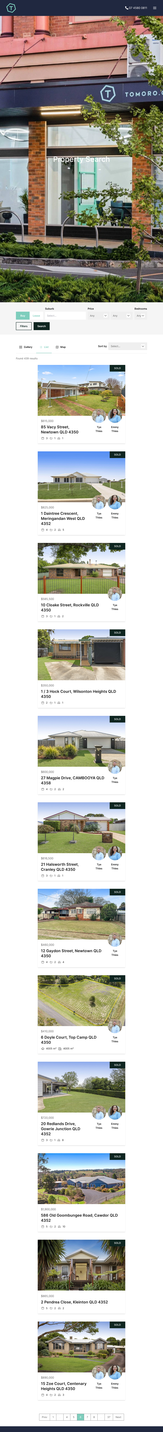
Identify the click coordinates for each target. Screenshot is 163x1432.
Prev (44, 1417)
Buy (22, 315)
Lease (36, 315)
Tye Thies (99, 429)
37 (108, 1417)
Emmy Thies (115, 429)
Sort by (102, 346)
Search (41, 326)
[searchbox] (57, 316)
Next (118, 1417)
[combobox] (65, 316)
